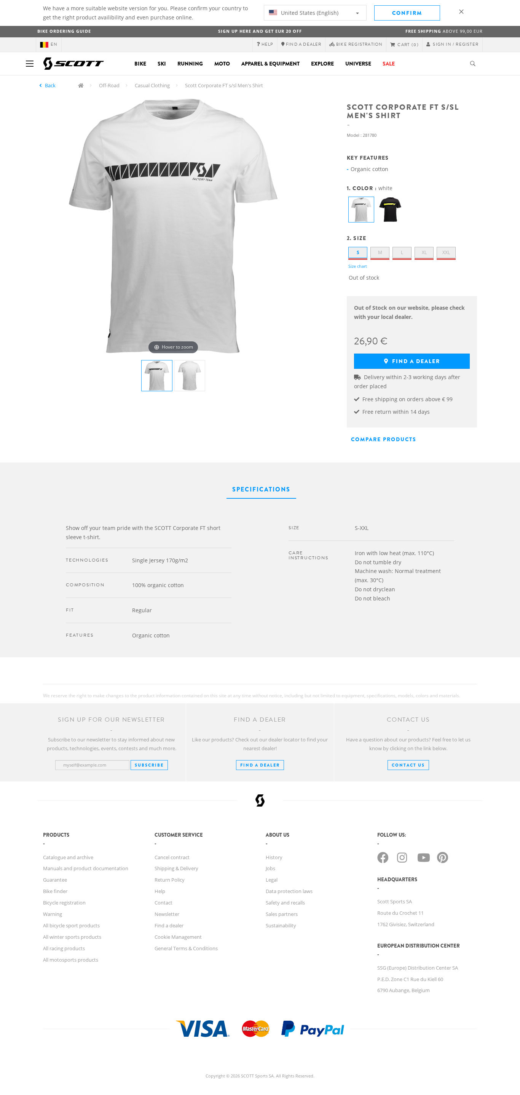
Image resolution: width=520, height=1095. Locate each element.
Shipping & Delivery (176, 868)
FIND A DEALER (260, 765)
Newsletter (167, 914)
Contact (163, 902)
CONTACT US (408, 765)
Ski (162, 63)
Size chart (357, 266)
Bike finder (55, 891)
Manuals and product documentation (85, 868)
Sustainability (281, 925)
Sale (389, 63)
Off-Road (109, 85)
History (274, 857)
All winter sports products (72, 936)
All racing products (64, 948)
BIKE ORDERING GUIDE (64, 31)
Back (50, 85)
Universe (358, 63)
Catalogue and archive (68, 857)
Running (190, 63)
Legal (272, 879)
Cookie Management (178, 936)
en (54, 44)
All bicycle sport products (71, 925)
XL (424, 252)
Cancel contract (172, 857)
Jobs (270, 868)
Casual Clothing (152, 85)
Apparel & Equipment (270, 63)
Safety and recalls (285, 902)
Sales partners (282, 914)
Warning (52, 914)
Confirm (407, 13)
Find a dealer (415, 361)
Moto (222, 63)
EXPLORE (322, 63)
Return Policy (170, 879)
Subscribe (149, 765)
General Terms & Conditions (186, 948)
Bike (140, 63)
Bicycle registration (64, 902)
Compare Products (383, 439)
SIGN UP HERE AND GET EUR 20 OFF (260, 31)
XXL (446, 252)
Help (160, 891)
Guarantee (55, 879)
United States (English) (308, 12)
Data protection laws (289, 891)
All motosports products (70, 959)
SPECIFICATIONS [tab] (261, 489)
